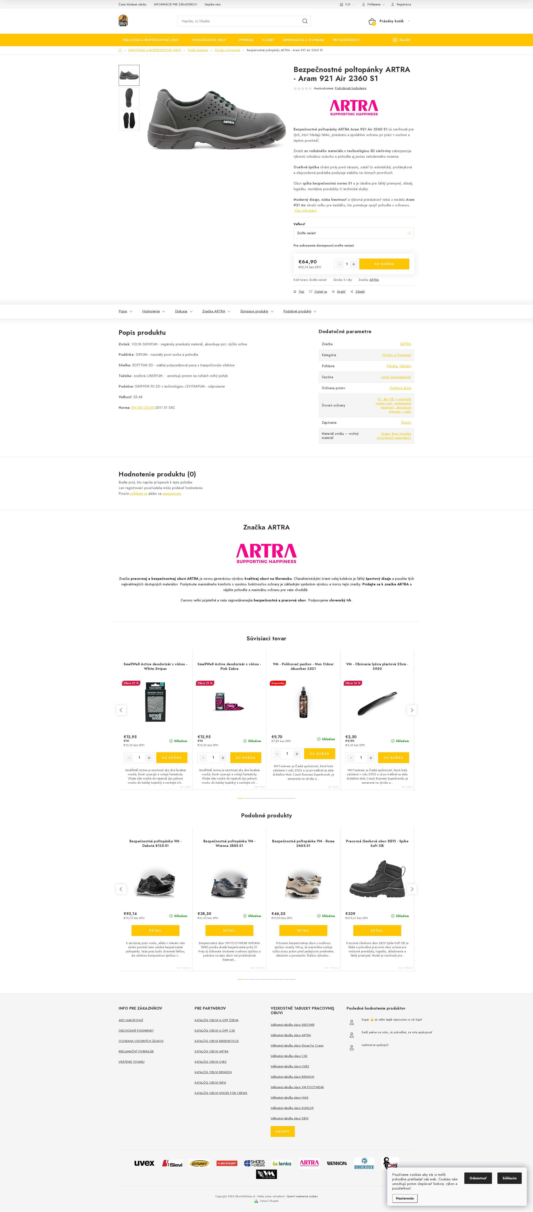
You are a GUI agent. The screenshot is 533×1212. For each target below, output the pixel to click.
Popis (123, 311)
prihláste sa (138, 493)
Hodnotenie (151, 311)
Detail (155, 930)
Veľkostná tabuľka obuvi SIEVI (290, 1118)
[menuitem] (153, 40)
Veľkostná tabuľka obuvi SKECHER (293, 1025)
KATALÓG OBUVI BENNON (213, 1072)
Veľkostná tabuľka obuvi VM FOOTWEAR (297, 1087)
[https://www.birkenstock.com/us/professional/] (364, 1162)
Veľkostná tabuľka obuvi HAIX (289, 1098)
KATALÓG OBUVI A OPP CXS (215, 1031)
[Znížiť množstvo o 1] (340, 264)
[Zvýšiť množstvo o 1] (353, 264)
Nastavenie (405, 1198)
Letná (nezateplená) (396, 377)
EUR (348, 4)
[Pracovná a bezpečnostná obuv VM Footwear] (266, 1173)
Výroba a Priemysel (396, 355)
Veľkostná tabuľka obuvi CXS (289, 1056)
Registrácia (404, 4)
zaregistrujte (172, 493)
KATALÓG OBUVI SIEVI (210, 1083)
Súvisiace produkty (254, 311)
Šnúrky (406, 422)
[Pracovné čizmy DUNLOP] (227, 1163)
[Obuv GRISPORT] (199, 1162)
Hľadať (305, 21)
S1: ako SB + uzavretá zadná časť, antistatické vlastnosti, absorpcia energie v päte (393, 405)
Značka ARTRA (213, 311)
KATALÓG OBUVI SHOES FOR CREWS (221, 1093)
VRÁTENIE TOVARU (132, 1062)
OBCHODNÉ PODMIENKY (136, 1031)
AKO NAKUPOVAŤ (131, 1020)
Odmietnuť (478, 1178)
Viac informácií (306, 210)
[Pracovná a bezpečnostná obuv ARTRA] (309, 1162)
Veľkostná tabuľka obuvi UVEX (290, 1066)
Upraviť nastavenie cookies (302, 1196)
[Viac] (402, 40)
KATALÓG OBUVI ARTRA (212, 1051)
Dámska (405, 366)
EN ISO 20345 (143, 407)
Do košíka (384, 264)
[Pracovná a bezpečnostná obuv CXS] (390, 1162)
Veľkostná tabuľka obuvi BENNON (292, 1077)
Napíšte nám (213, 4)
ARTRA (374, 280)
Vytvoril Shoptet (269, 1201)
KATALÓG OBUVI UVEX (211, 1062)
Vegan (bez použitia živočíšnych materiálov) (394, 435)
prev (121, 710)
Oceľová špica (400, 388)
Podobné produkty (297, 311)
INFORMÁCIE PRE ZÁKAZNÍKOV (175, 4)
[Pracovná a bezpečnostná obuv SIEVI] (172, 1162)
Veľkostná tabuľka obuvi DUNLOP (292, 1108)
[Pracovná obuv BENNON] (336, 1163)
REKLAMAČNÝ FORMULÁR (136, 1051)
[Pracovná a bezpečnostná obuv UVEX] (144, 1162)
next (412, 710)
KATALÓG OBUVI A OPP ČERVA (217, 1020)
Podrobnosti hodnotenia (350, 88)
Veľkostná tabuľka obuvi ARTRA (291, 1035)
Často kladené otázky (132, 4)
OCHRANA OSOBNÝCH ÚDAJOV (141, 1041)
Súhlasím (510, 1178)
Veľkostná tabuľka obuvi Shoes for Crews (297, 1045)
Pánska (391, 366)
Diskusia (181, 311)
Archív (283, 1131)
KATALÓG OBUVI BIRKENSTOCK (217, 1041)
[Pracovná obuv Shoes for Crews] (254, 1162)
